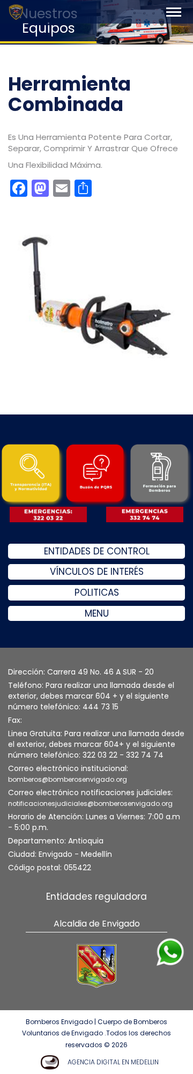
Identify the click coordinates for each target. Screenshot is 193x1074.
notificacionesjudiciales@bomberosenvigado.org (90, 803)
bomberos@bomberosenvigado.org (67, 779)
